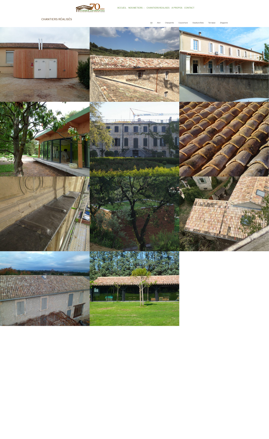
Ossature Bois (198, 23)
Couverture (183, 23)
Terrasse (211, 23)
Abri (158, 23)
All (151, 23)
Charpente (169, 23)
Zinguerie (224, 23)
